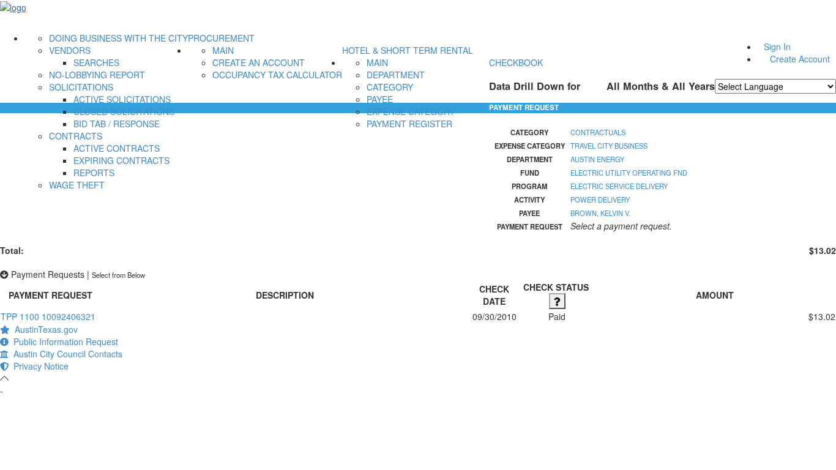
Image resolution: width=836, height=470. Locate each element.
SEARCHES (96, 62)
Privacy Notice (39, 366)
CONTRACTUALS (597, 132)
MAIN (223, 50)
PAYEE (380, 99)
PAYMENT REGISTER (409, 124)
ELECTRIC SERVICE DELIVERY (619, 186)
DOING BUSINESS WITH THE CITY (118, 38)
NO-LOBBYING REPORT (97, 75)
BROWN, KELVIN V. (600, 213)
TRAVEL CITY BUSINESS (609, 146)
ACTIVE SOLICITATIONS (122, 99)
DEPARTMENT (396, 75)
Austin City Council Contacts (65, 354)
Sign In (777, 46)
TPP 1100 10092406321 (48, 316)
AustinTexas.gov (44, 329)
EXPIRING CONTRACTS (121, 160)
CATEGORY (390, 87)
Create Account (800, 59)
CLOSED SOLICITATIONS (123, 111)
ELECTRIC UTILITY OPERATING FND (628, 172)
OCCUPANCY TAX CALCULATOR (277, 75)
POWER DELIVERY (600, 199)
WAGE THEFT (77, 185)
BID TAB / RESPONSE (116, 124)
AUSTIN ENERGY (597, 159)
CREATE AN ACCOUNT (258, 62)
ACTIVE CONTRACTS (116, 148)
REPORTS (93, 172)
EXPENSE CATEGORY (411, 111)
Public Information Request (63, 341)
